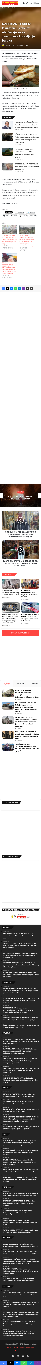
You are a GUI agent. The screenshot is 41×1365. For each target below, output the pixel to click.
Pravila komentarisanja (27, 1347)
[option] (20, 495)
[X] (7, 288)
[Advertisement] (20, 388)
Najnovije (6, 684)
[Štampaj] (31, 288)
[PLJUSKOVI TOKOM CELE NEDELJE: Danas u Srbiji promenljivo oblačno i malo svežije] (7, 152)
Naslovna (6, 8)
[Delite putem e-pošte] (27, 288)
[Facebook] (3, 288)
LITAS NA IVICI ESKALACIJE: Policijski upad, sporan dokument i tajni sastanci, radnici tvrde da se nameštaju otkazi (26, 707)
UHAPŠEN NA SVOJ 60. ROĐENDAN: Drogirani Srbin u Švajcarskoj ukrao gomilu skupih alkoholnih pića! (10, 619)
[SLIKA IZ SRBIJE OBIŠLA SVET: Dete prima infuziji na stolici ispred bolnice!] (11, 584)
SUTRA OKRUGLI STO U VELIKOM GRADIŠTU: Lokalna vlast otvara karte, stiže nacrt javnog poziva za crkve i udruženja (26, 721)
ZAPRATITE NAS (11, 857)
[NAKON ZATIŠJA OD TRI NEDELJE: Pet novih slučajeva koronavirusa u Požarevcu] (30, 607)
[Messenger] (11, 288)
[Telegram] (19, 288)
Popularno (20, 684)
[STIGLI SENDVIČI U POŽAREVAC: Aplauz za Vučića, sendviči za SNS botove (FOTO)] (7, 166)
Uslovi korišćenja (20, 1351)
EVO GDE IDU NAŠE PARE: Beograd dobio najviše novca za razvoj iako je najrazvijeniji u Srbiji (9, 239)
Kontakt (9, 1347)
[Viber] (23, 288)
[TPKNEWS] (10, 3)
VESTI (13, 8)
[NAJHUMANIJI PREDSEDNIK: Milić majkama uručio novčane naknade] (30, 584)
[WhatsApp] (15, 288)
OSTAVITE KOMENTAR (20, 633)
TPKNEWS (8, 45)
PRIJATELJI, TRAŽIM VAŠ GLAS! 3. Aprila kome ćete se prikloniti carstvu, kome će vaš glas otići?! (26, 124)
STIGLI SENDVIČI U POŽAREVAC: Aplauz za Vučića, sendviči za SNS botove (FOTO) (27, 166)
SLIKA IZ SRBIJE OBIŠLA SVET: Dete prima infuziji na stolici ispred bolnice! (11, 593)
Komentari (34, 684)
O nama (16, 1347)
